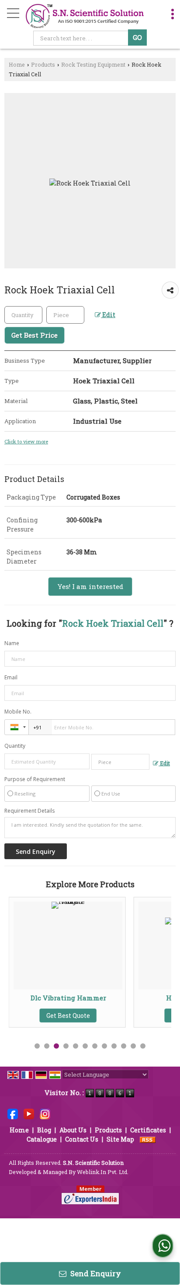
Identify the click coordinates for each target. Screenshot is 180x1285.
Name (11, 643)
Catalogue (42, 1139)
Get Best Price (34, 335)
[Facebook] (12, 1113)
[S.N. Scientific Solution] (85, 15)
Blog (44, 1130)
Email (10, 677)
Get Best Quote (53, 1015)
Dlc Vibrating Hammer (53, 997)
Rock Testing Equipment (93, 64)
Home (17, 64)
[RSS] (148, 1139)
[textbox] (82, 38)
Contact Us (81, 1139)
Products (43, 64)
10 (123, 1046)
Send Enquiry (95, 1273)
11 (133, 1046)
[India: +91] (16, 727)
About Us (73, 1130)
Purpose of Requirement (34, 779)
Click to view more (26, 441)
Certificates (148, 1130)
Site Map (120, 1139)
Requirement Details (29, 811)
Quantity (14, 746)
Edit (108, 315)
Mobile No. (17, 711)
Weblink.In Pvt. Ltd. (102, 1171)
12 (142, 1046)
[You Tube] (29, 1113)
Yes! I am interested (90, 586)
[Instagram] (45, 1113)
